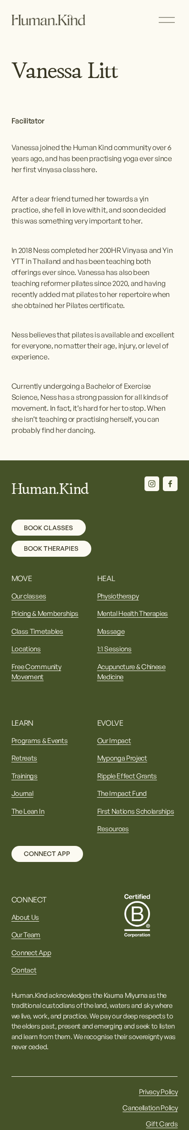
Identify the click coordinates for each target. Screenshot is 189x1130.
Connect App (47, 853)
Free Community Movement (36, 671)
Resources (113, 828)
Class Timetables (37, 631)
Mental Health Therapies (132, 613)
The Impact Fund (122, 793)
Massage (111, 631)
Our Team (25, 934)
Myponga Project (122, 758)
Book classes (48, 527)
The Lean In (27, 811)
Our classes (28, 596)
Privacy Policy (158, 1091)
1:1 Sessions (114, 648)
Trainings (24, 776)
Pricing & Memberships (44, 613)
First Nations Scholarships (135, 811)
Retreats (24, 758)
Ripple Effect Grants (127, 776)
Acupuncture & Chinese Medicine (131, 671)
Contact (24, 970)
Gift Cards (162, 1123)
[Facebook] (170, 483)
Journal (22, 793)
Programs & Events (39, 740)
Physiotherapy (118, 596)
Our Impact (114, 740)
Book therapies (51, 548)
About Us (25, 917)
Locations (26, 648)
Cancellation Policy (150, 1107)
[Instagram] (152, 483)
